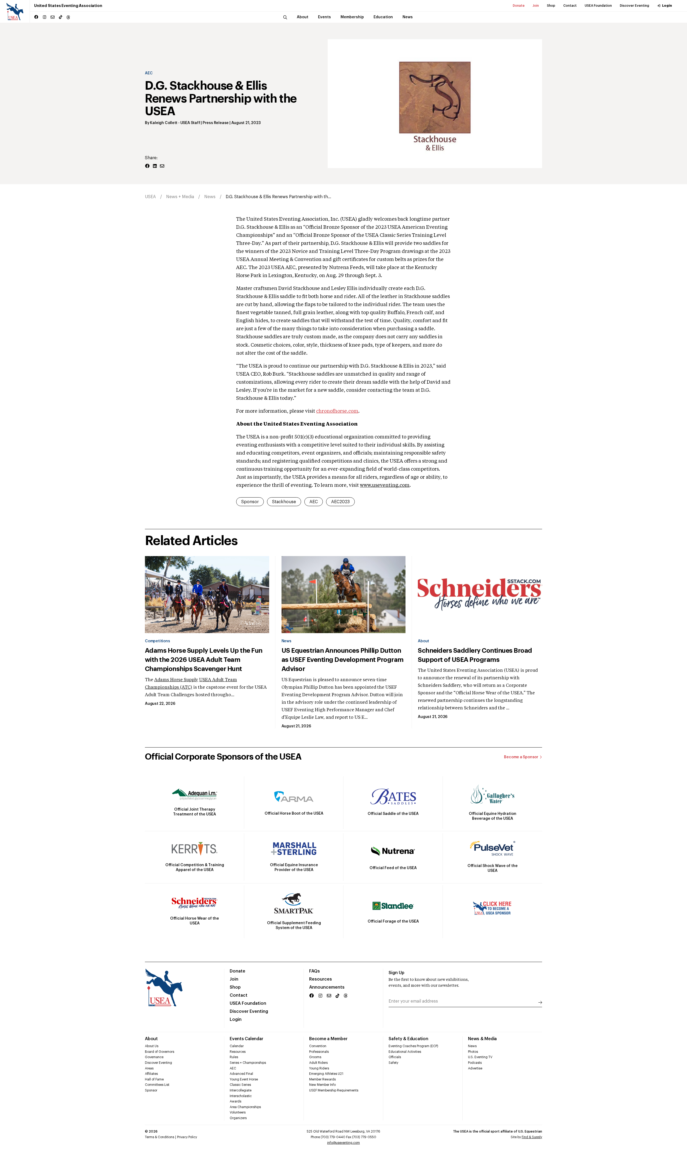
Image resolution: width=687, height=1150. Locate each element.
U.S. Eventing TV (480, 1057)
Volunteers (238, 1112)
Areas (149, 1068)
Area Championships (245, 1107)
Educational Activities (405, 1051)
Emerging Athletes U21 (326, 1073)
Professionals (319, 1051)
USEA (150, 197)
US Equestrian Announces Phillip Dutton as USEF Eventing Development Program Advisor (343, 659)
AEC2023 (340, 502)
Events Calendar (246, 1039)
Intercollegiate (240, 1090)
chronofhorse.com (337, 411)
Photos (473, 1051)
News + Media (180, 197)
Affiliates (151, 1073)
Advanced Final (241, 1073)
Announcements (327, 987)
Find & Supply (532, 1137)
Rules (234, 1057)
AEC (148, 73)
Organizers (238, 1118)
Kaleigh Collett (163, 123)
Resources (320, 979)
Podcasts (475, 1062)
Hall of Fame (154, 1079)
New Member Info (322, 1084)
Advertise (475, 1068)
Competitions (157, 641)
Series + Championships (248, 1062)
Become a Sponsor (521, 757)
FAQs (314, 971)
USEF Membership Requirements (333, 1090)
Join (536, 5)
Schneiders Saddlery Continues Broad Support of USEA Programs (475, 655)
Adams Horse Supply (176, 680)
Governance (154, 1057)
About (423, 641)
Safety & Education (408, 1039)
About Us (151, 1046)
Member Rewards (322, 1079)
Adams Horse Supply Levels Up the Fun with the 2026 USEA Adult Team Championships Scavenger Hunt (203, 659)
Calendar (237, 1046)
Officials (395, 1057)
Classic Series (240, 1084)
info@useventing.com (343, 1142)
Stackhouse (284, 502)
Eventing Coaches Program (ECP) (413, 1046)
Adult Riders (318, 1062)
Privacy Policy (187, 1137)
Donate (519, 5)
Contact (570, 5)
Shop (551, 5)
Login (667, 5)
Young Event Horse (244, 1079)
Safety (393, 1062)
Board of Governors (159, 1051)
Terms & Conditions (159, 1137)
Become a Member (328, 1039)
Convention (317, 1046)
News (209, 197)
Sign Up (396, 973)
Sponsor (250, 502)
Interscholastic (241, 1096)
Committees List (157, 1084)
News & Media (482, 1039)
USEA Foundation (598, 5)
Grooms (315, 1057)
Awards (235, 1101)
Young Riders (319, 1068)
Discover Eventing (634, 5)
